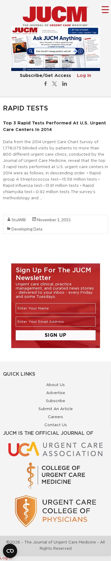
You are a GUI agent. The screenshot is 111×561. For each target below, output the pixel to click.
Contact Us (55, 425)
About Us (55, 385)
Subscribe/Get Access (45, 75)
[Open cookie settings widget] (10, 551)
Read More (13, 208)
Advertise (55, 393)
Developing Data (27, 228)
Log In (84, 75)
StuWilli (19, 219)
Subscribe (55, 401)
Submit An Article (55, 409)
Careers (55, 417)
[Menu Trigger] (105, 9)
